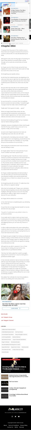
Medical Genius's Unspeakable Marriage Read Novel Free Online (18, 375)
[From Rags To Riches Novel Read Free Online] (4, 396)
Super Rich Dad (5, 347)
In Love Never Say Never (8, 334)
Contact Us (10, 427)
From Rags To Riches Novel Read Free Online (18, 395)
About (5, 425)
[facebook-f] (12, 416)
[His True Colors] (4, 383)
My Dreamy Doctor (6, 339)
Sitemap (21, 427)
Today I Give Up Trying (17, 349)
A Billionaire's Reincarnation (8, 329)
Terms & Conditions (13, 425)
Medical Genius (16, 337)
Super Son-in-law (15, 347)
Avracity (21, 422)
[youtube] (19, 416)
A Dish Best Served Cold (7, 332)
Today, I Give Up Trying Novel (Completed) (17, 388)
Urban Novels (5, 352)
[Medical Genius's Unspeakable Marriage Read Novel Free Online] (4, 376)
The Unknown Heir (6, 349)
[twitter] (15, 416)
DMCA (16, 427)
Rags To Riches (5, 342)
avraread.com (22, 412)
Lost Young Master (6, 337)
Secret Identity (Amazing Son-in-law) (11, 344)
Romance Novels (15, 342)
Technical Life (25, 347)
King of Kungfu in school (21, 334)
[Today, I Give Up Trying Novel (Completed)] (4, 389)
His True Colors (19, 332)
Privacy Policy (23, 425)
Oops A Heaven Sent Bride (19, 339)
